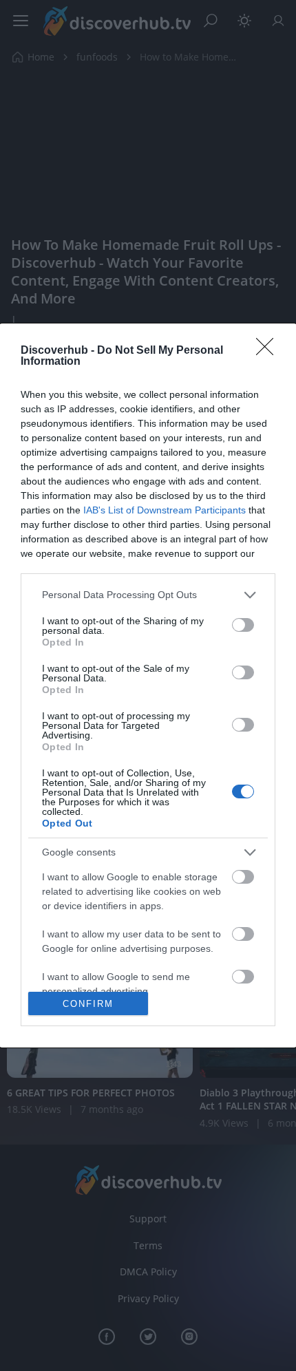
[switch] (243, 625)
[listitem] (148, 595)
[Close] (269, 351)
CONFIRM (88, 1004)
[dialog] (148, 686)
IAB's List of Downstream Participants (164, 510)
